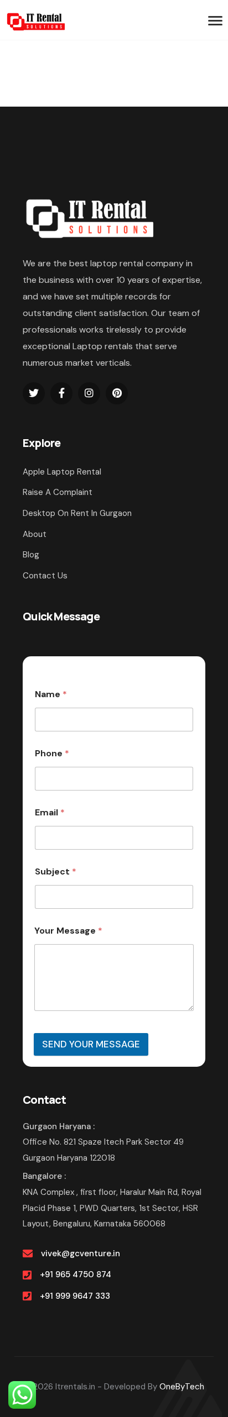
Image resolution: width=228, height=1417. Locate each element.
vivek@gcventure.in (80, 1253)
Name (51, 694)
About (34, 534)
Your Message (68, 930)
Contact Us (45, 575)
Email (50, 812)
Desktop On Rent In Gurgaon (77, 513)
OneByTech (181, 1386)
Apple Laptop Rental (62, 471)
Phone (52, 753)
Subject (55, 871)
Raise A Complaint (57, 492)
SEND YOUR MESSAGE (91, 1044)
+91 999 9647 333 (75, 1296)
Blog (31, 554)
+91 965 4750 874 (75, 1274)
